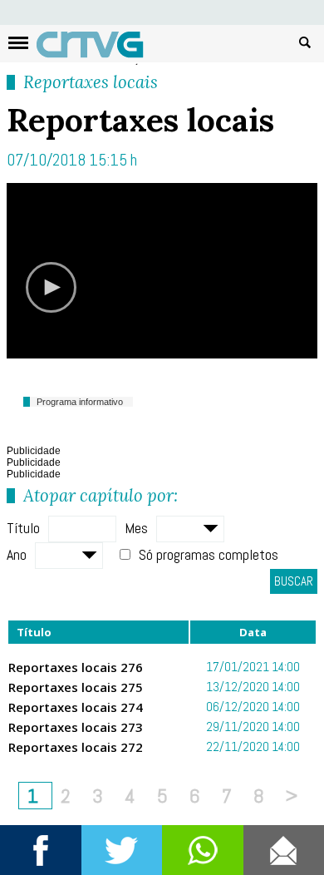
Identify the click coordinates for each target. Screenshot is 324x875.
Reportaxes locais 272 (75, 747)
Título (23, 527)
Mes (136, 527)
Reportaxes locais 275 (75, 687)
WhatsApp (202, 850)
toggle (18, 43)
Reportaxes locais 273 (75, 727)
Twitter (122, 850)
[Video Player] (162, 270)
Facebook (40, 850)
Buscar (305, 41)
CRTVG (99, 48)
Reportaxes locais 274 (75, 707)
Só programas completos (208, 554)
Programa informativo (80, 402)
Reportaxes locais (90, 82)
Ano (17, 554)
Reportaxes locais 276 (75, 667)
